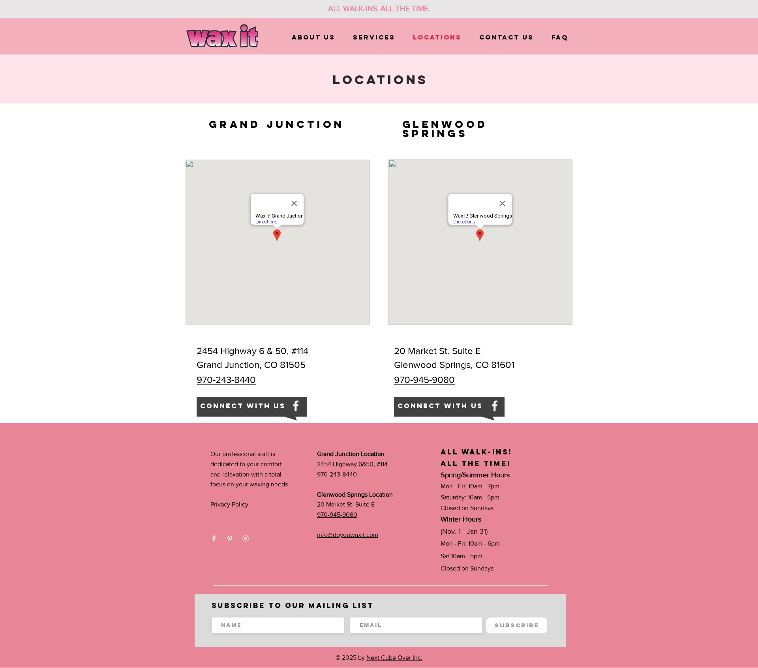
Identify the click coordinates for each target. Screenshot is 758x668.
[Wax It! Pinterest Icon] (230, 538)
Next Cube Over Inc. (394, 657)
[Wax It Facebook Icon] (296, 406)
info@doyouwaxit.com (347, 534)
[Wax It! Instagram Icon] (246, 538)
